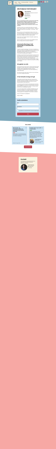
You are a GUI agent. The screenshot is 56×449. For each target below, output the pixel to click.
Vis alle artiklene (28, 146)
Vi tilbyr (19, 2)
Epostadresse (19, 106)
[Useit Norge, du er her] (41, 2)
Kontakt (20, 3)
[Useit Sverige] (39, 2)
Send (28, 114)
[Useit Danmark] (43, 2)
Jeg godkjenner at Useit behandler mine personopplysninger (29, 110)
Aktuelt (16, 2)
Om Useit (16, 3)
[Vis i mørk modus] (47, 2)
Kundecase (31, 2)
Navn (18, 102)
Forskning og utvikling (24, 2)
